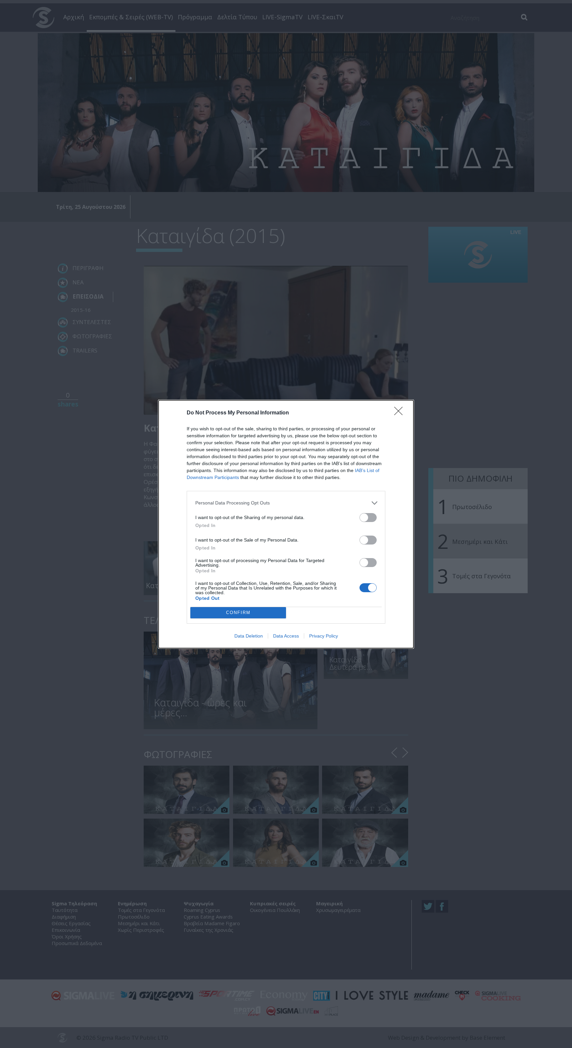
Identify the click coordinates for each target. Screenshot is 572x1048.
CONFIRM (238, 612)
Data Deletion (248, 636)
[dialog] (286, 524)
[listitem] (286, 503)
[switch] (368, 517)
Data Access (286, 636)
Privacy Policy (323, 636)
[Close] (400, 413)
